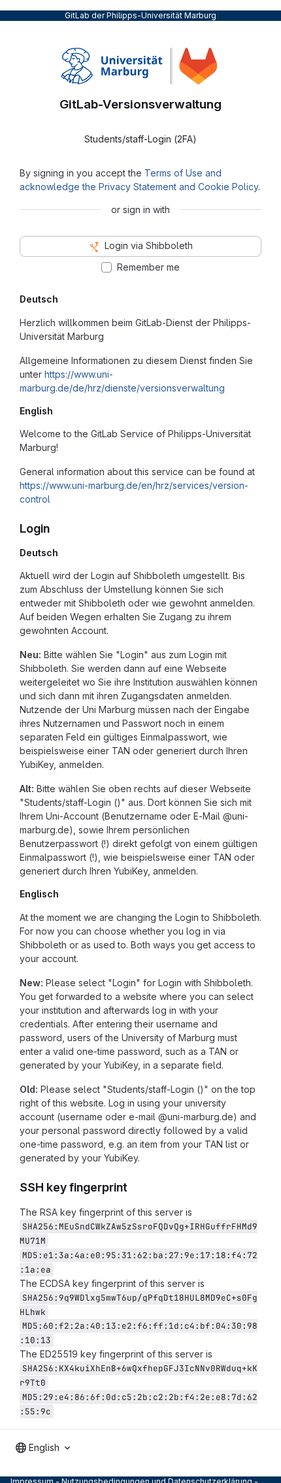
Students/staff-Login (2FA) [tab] (140, 138)
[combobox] (43, 1448)
